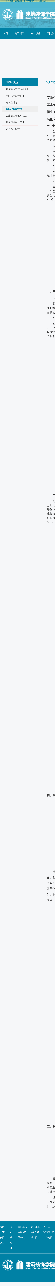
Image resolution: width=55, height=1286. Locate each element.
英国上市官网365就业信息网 (48, 1232)
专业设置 (35, 33)
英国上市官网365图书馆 (22, 1232)
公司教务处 (11, 1237)
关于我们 (19, 33)
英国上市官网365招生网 (35, 1232)
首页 (5, 33)
